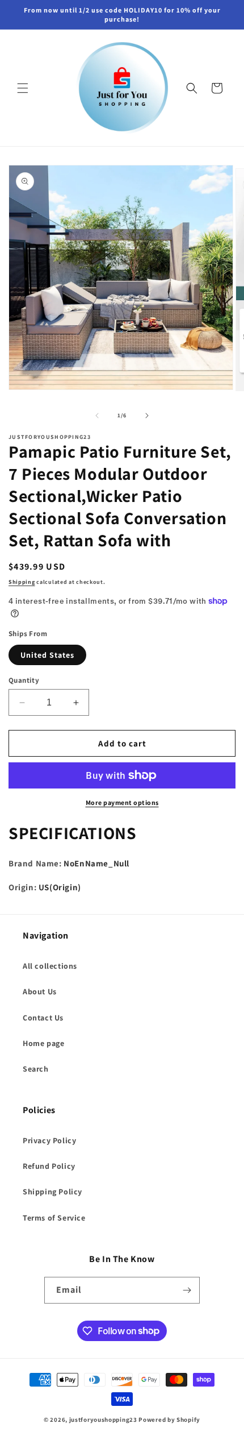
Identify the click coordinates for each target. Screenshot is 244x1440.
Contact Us (43, 1017)
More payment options (122, 802)
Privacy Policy (49, 1140)
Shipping (22, 582)
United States (47, 655)
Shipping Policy (52, 1191)
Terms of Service (54, 1218)
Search (36, 1069)
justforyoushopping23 (103, 1420)
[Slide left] (97, 415)
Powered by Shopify (169, 1420)
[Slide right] (146, 415)
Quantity (24, 680)
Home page (43, 1043)
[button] (22, 88)
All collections (50, 966)
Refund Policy (49, 1166)
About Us (40, 991)
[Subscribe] (186, 1290)
